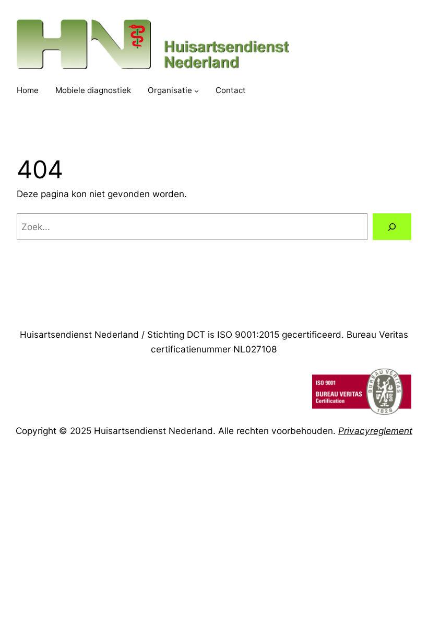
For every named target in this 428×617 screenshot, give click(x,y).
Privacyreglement (375, 430)
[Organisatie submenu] (196, 90)
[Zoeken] (392, 226)
